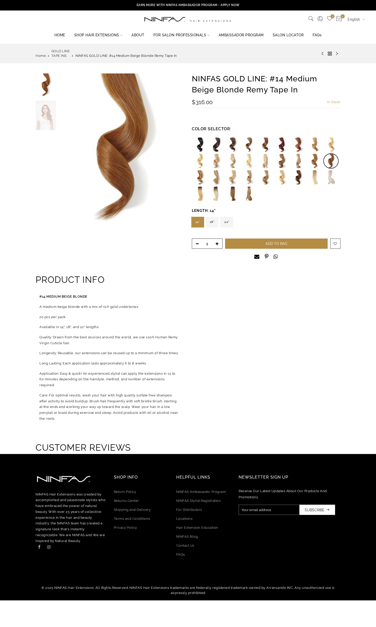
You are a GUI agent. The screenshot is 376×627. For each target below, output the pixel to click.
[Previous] (67, 152)
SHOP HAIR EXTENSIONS (96, 35)
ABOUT (138, 35)
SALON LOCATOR (288, 35)
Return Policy (125, 492)
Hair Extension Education (197, 527)
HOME (59, 35)
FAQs (317, 35)
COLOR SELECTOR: (211, 128)
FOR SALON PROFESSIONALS (179, 35)
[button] (200, 144)
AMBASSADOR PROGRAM (241, 35)
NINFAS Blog (187, 536)
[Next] (175, 152)
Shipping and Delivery (132, 510)
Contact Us (185, 545)
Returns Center (126, 501)
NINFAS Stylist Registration (198, 501)
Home (41, 56)
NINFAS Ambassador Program (201, 492)
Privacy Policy (125, 527)
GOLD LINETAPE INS (60, 53)
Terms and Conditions (132, 519)
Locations (184, 519)
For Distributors (189, 510)
